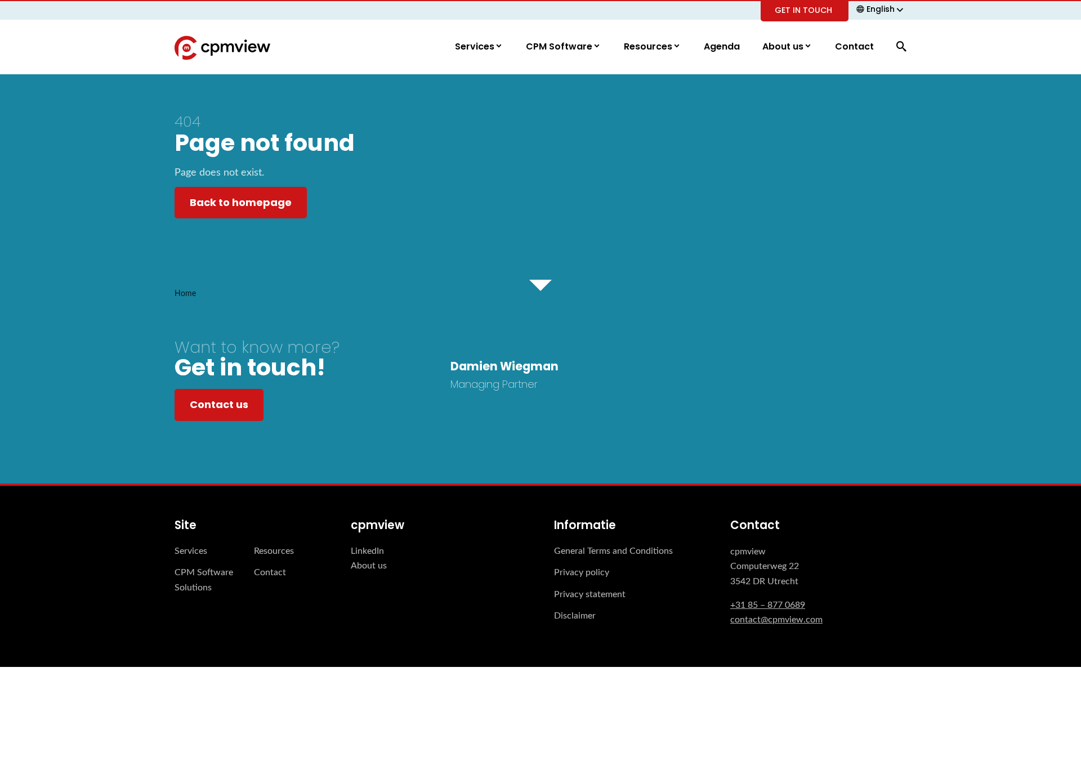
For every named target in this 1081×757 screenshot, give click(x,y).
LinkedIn (367, 551)
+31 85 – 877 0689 (767, 605)
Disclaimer (575, 615)
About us (784, 46)
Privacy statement (590, 594)
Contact (854, 46)
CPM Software (560, 46)
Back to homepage (241, 202)
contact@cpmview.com (776, 619)
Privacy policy (581, 572)
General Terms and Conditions (613, 551)
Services (476, 46)
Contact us (219, 404)
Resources (649, 46)
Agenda (722, 46)
